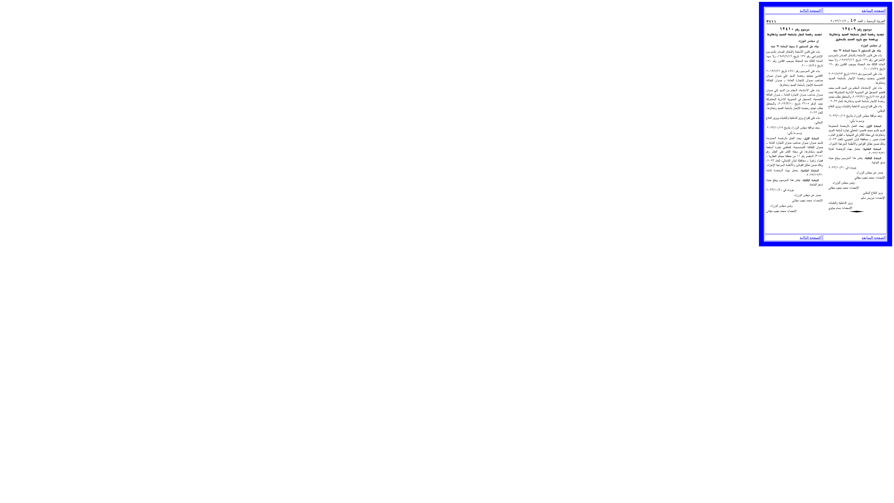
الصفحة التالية (810, 11)
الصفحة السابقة (874, 11)
